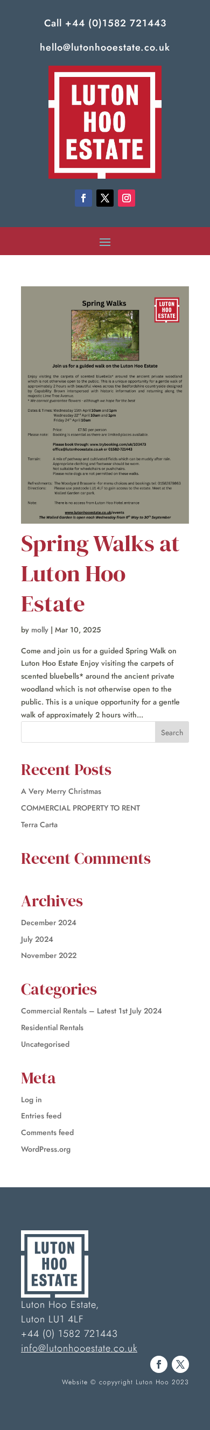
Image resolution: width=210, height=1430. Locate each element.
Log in (31, 1099)
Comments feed (47, 1132)
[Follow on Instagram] (126, 198)
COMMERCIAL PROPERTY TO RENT (80, 807)
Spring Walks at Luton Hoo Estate (100, 573)
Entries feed (41, 1115)
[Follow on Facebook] (83, 198)
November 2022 (48, 955)
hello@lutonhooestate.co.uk (105, 47)
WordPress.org (46, 1149)
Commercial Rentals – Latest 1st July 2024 (91, 1010)
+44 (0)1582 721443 (115, 23)
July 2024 (37, 939)
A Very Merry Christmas (61, 791)
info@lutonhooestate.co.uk (79, 1348)
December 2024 (48, 922)
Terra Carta (39, 824)
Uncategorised (45, 1044)
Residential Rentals (52, 1027)
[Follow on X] (105, 198)
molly (39, 629)
